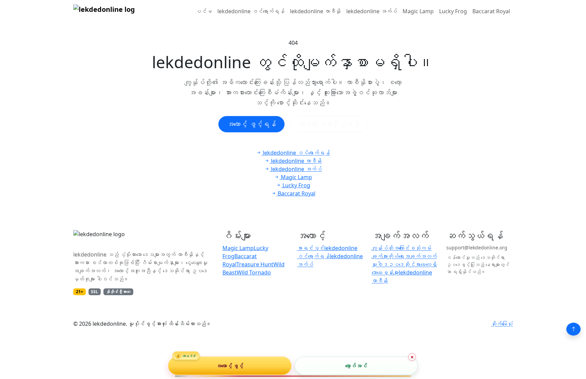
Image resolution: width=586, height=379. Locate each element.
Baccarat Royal (491, 11)
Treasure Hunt (254, 264)
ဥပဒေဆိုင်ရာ (404, 264)
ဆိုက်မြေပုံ (502, 323)
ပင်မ (204, 11)
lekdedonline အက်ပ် (371, 11)
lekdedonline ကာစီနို (315, 11)
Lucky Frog (453, 11)
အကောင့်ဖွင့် (229, 365)
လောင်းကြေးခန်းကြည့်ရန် (328, 124)
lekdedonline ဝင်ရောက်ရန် (251, 11)
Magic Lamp (418, 11)
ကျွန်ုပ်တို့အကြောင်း (391, 248)
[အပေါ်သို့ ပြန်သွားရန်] (573, 329)
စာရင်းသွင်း (310, 248)
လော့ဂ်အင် (356, 365)
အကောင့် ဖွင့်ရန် (251, 124)
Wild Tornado (254, 272)
